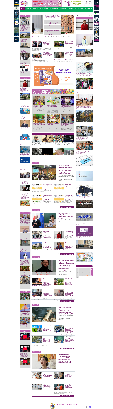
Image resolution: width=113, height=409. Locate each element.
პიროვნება (33, 11)
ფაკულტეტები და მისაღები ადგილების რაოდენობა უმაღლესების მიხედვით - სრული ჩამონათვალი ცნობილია (24, 249)
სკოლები (35, 8)
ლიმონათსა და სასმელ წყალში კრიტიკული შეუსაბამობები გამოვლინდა (25, 154)
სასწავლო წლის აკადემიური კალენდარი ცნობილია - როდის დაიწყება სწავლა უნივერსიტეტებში (83, 138)
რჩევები (72, 11)
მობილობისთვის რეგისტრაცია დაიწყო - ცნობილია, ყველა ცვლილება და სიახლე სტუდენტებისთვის (83, 152)
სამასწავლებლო (44, 8)
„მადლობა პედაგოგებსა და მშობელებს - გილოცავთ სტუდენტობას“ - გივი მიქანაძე (25, 62)
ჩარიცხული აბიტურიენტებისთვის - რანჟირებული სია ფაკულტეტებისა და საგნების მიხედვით (24, 89)
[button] (32, 36)
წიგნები (80, 11)
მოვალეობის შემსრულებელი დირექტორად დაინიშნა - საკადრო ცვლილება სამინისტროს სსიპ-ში (83, 107)
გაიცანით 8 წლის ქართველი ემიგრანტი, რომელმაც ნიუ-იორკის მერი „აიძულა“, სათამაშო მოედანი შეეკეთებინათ (84, 91)
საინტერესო (53, 11)
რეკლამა (38, 404)
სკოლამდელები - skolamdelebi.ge (68, 8)
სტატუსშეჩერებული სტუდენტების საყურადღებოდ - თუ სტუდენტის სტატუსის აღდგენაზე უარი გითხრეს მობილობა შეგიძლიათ (84, 209)
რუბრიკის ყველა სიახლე (67, 207)
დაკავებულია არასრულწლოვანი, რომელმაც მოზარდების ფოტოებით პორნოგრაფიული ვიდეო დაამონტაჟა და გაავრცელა (25, 181)
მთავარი (22, 8)
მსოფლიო (80, 8)
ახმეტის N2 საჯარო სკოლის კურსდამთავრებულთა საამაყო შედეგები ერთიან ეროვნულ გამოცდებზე (65, 22)
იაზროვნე (63, 11)
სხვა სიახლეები (88, 8)
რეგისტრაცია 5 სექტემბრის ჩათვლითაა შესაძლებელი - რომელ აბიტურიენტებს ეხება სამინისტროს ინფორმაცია (65, 16)
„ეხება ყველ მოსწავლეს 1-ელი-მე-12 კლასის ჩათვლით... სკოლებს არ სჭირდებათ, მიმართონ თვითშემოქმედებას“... (25, 129)
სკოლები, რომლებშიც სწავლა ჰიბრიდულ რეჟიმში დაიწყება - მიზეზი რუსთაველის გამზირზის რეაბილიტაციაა (84, 58)
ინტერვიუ (43, 11)
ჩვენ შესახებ (30, 404)
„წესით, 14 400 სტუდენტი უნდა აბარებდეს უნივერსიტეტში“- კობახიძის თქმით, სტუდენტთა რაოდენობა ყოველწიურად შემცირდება (25, 222)
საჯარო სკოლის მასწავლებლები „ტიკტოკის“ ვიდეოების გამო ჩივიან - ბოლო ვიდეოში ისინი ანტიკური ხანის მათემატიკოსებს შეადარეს (84, 74)
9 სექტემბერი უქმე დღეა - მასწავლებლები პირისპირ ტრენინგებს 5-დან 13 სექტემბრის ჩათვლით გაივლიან (83, 167)
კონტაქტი (22, 404)
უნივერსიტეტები (54, 8)
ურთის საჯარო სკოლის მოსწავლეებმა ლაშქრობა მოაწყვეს (24, 302)
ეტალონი (24, 11)
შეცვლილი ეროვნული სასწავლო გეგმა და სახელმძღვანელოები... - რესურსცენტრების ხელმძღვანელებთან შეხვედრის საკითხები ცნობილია (24, 167)
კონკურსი (88, 11)
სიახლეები (29, 8)
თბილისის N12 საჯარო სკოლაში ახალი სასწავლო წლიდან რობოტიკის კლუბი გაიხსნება (65, 27)
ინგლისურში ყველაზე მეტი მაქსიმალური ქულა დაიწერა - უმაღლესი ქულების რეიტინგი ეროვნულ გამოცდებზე (84, 223)
